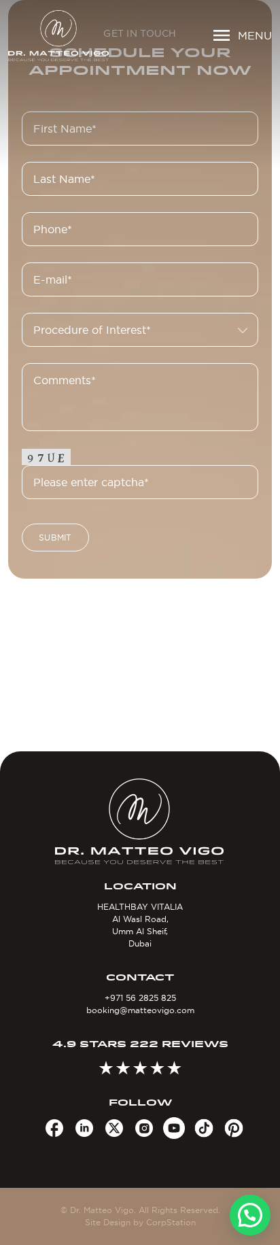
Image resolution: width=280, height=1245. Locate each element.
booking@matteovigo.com (140, 1010)
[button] (250, 1215)
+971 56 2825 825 (140, 998)
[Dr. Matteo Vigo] (58, 35)
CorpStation (171, 1222)
